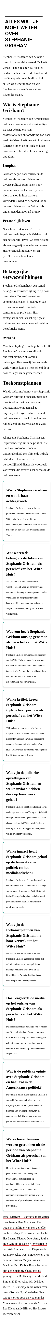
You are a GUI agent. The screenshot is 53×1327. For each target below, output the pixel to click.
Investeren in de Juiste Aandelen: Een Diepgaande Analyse (25, 1249)
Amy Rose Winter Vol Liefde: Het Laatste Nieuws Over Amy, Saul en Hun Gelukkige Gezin (26, 1238)
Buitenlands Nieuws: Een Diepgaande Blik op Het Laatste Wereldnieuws (25, 1308)
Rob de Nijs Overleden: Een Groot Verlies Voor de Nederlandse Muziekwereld (23, 1298)
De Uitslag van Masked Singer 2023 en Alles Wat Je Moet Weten (25, 1281)
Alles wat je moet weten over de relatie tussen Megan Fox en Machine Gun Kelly (26, 1260)
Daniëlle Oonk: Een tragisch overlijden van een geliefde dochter (24, 1228)
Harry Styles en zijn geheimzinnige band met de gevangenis (25, 1271)
